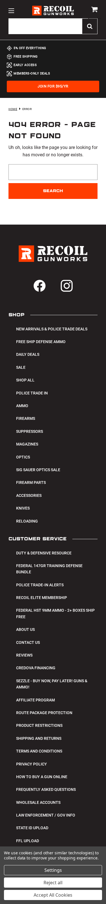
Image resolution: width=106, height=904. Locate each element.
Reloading (27, 521)
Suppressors (29, 431)
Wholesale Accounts (38, 802)
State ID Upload (32, 828)
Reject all (53, 882)
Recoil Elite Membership (41, 597)
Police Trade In (32, 393)
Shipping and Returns (38, 738)
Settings (53, 870)
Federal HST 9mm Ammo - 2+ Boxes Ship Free (55, 613)
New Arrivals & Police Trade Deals (51, 329)
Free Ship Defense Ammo (41, 341)
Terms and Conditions (39, 751)
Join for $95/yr (53, 86)
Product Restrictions (39, 725)
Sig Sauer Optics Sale (38, 470)
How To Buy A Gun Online (41, 776)
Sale (20, 367)
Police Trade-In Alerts (40, 585)
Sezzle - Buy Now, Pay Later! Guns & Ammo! (51, 684)
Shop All (25, 380)
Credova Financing (35, 668)
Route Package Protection (44, 712)
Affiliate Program (35, 700)
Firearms (25, 418)
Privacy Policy (31, 764)
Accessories (29, 495)
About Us (25, 629)
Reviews (24, 655)
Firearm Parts (31, 482)
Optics (23, 457)
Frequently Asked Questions (46, 789)
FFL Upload (27, 841)
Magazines (27, 444)
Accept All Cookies (53, 895)
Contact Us (28, 642)
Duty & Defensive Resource (44, 553)
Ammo (22, 405)
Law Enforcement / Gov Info (45, 815)
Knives (23, 508)
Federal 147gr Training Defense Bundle (49, 568)
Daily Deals (27, 354)
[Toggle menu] (11, 10)
